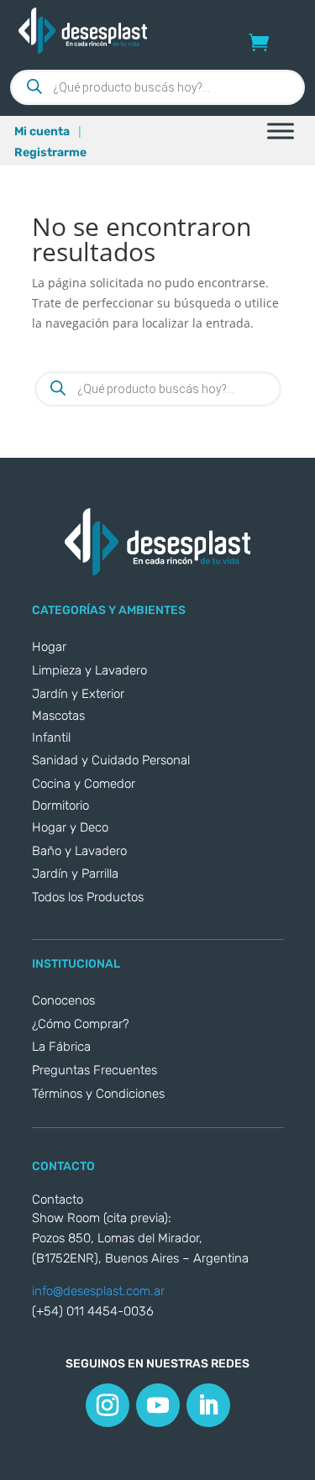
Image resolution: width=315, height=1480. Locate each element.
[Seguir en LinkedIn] (208, 1405)
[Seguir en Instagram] (107, 1405)
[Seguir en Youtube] (158, 1405)
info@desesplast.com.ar (98, 1291)
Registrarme (50, 152)
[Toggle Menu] (280, 131)
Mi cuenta (42, 131)
